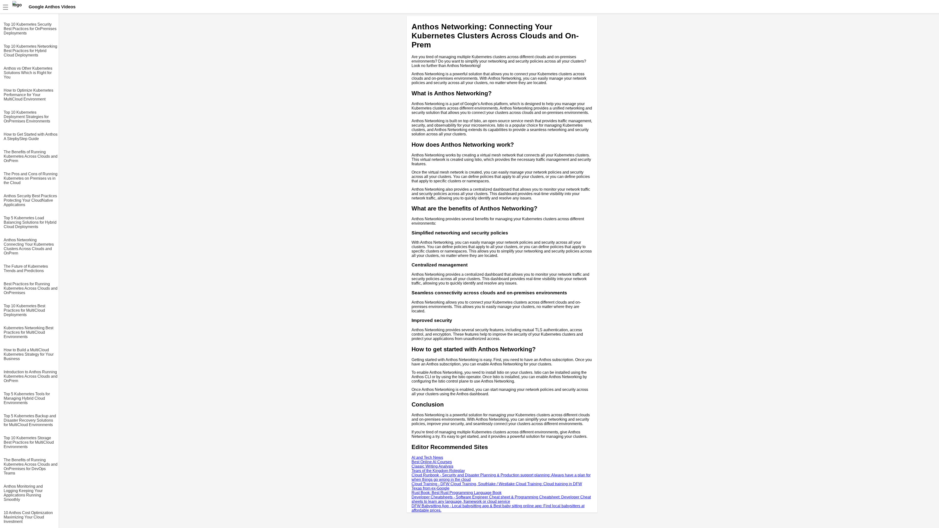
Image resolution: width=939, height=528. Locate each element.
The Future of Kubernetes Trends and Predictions (26, 268)
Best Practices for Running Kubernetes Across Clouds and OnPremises (30, 288)
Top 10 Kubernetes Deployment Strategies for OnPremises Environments (27, 116)
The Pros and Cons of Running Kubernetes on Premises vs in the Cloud (30, 178)
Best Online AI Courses (432, 462)
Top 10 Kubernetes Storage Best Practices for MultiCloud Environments (29, 442)
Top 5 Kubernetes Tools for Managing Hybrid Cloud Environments (27, 398)
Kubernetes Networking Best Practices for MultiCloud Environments (28, 332)
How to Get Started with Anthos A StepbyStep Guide (30, 136)
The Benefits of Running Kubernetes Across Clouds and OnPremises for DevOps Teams (30, 466)
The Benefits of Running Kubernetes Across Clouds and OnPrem (30, 156)
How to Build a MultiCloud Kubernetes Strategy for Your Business (29, 354)
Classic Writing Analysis (432, 466)
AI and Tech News (427, 457)
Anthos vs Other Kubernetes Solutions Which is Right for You (28, 72)
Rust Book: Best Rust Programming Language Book (457, 493)
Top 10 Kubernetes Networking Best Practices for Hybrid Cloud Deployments (30, 50)
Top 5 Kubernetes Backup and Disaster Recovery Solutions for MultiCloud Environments (30, 420)
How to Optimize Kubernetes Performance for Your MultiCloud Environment (28, 94)
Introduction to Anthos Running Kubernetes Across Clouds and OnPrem (30, 376)
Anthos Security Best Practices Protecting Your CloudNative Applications (30, 200)
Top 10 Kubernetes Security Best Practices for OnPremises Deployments (30, 28)
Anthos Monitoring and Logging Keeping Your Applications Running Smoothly (23, 493)
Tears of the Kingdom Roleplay (438, 471)
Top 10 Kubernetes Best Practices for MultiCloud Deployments (24, 310)
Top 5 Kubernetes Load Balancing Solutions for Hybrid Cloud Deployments (30, 222)
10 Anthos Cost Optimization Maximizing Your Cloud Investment (28, 517)
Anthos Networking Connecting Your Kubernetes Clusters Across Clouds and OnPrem (29, 246)
